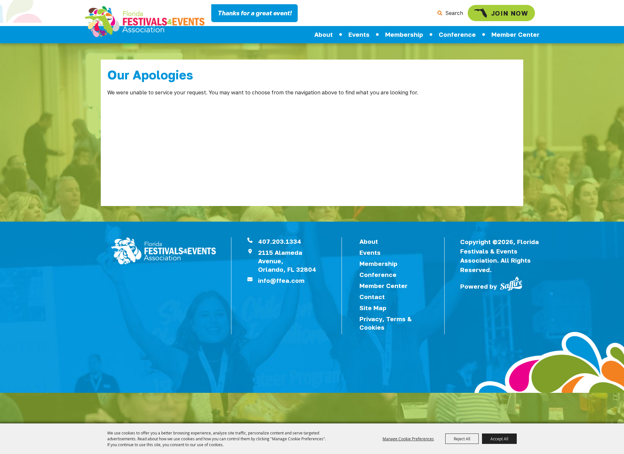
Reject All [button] (462, 438)
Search (454, 13)
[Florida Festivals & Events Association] (144, 21)
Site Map (372, 307)
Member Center (515, 34)
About (323, 34)
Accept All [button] (499, 438)
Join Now (509, 13)
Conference (457, 34)
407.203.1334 (279, 241)
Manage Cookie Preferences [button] (408, 438)
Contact (372, 296)
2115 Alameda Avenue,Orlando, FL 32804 (287, 261)
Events (359, 34)
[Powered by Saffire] (511, 282)
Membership (404, 34)
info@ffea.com (281, 280)
